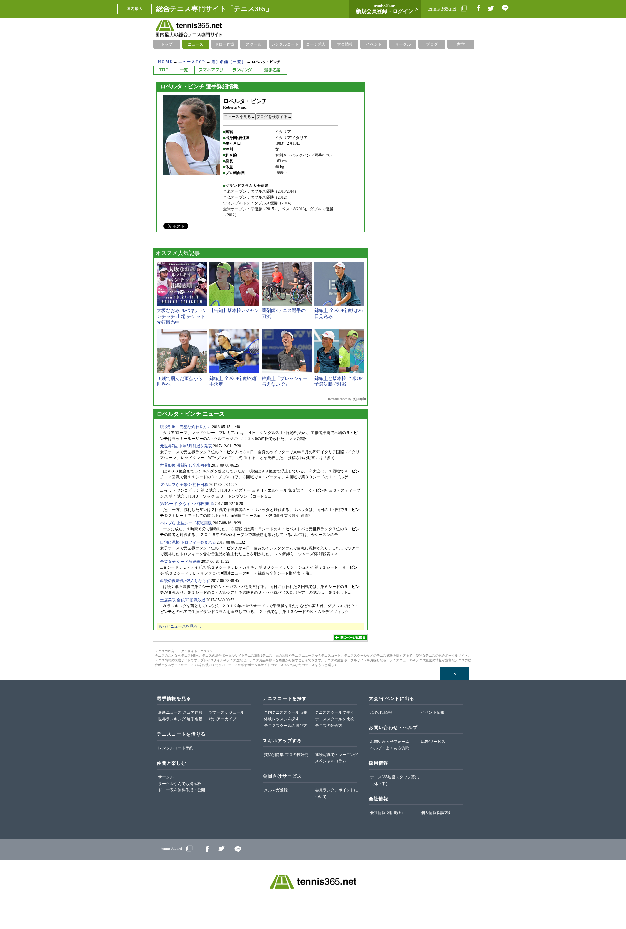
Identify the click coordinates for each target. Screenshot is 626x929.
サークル (403, 44)
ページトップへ (455, 673)
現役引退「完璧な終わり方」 (185, 427)
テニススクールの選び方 (285, 725)
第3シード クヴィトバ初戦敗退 (187, 504)
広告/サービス (433, 741)
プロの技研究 (296, 754)
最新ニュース (170, 712)
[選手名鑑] (272, 70)
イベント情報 (432, 712)
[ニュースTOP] (163, 70)
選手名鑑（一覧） (228, 62)
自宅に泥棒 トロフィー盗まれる (188, 542)
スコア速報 (192, 712)
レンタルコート (285, 44)
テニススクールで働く (334, 712)
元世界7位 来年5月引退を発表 (186, 446)
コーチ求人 (316, 44)
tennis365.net (171, 848)
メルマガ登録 (276, 790)
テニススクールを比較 (334, 719)
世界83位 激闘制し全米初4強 (185, 465)
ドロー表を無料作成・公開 (181, 790)
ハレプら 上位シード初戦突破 (186, 523)
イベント (374, 44)
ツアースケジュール (226, 712)
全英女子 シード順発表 (180, 561)
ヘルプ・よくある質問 (389, 748)
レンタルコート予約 (175, 748)
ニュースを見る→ (239, 116)
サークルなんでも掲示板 (179, 783)
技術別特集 (274, 754)
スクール (253, 44)
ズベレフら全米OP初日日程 (184, 484)
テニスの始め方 (328, 725)
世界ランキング (172, 719)
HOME (165, 62)
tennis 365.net (442, 9)
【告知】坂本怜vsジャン (234, 310)
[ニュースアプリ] (210, 70)
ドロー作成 (224, 44)
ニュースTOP (191, 62)
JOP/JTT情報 (381, 712)
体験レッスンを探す (281, 719)
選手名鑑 (194, 719)
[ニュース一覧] (184, 70)
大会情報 (345, 44)
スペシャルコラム (330, 761)
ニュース (195, 44)
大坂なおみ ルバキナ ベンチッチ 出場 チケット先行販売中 (181, 316)
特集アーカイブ (222, 719)
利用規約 (395, 812)
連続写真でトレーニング (336, 754)
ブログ (432, 44)
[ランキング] (242, 70)
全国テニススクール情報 (285, 712)
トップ (166, 44)
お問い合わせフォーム (389, 741)
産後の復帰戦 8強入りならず (185, 580)
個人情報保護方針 (436, 812)
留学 (461, 44)
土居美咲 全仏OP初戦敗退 (182, 600)
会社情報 (378, 812)
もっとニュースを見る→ (179, 626)
